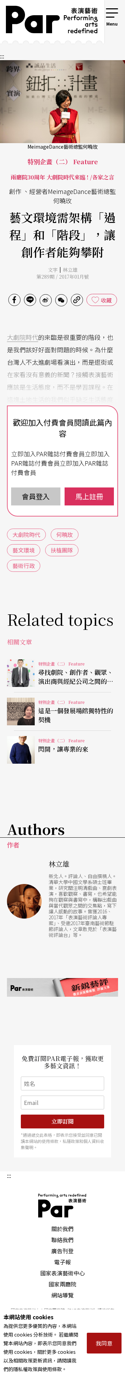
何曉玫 (64, 534)
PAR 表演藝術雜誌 (62, 1205)
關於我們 (62, 1229)
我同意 (104, 1343)
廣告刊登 (62, 1251)
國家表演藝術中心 (62, 1273)
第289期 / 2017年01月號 (62, 276)
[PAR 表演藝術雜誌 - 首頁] (47, 22)
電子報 (62, 1262)
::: (95, 11)
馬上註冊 (89, 496)
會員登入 (36, 496)
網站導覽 (62, 1295)
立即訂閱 (62, 1121)
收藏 (106, 300)
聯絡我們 (62, 1240)
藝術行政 (23, 565)
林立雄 (70, 269)
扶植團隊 (62, 550)
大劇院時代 (22, 337)
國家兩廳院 (62, 1284)
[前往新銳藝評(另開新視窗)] (62, 987)
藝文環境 (23, 550)
